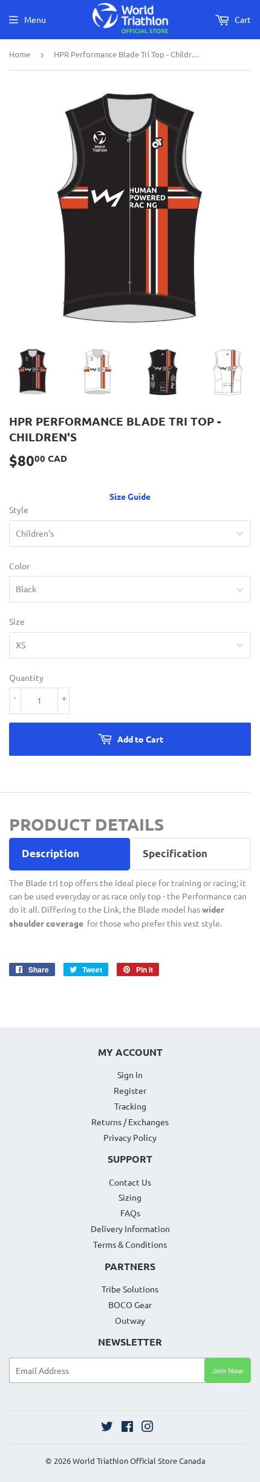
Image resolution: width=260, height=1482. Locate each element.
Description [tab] (50, 853)
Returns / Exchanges (130, 1121)
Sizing (130, 1197)
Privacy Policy (130, 1137)
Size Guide (130, 496)
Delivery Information (130, 1228)
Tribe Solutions (130, 1288)
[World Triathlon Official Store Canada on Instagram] (147, 1427)
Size (17, 621)
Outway (130, 1320)
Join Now (227, 1370)
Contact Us (130, 1182)
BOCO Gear (130, 1304)
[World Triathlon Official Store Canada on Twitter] (107, 1427)
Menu (35, 19)
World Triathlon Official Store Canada (139, 1460)
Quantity (26, 677)
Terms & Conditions (130, 1244)
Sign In (130, 1074)
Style (18, 509)
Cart (242, 19)
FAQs (130, 1212)
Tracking (130, 1105)
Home (19, 54)
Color (19, 565)
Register (130, 1090)
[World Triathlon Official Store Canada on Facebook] (127, 1427)
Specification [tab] (175, 853)
